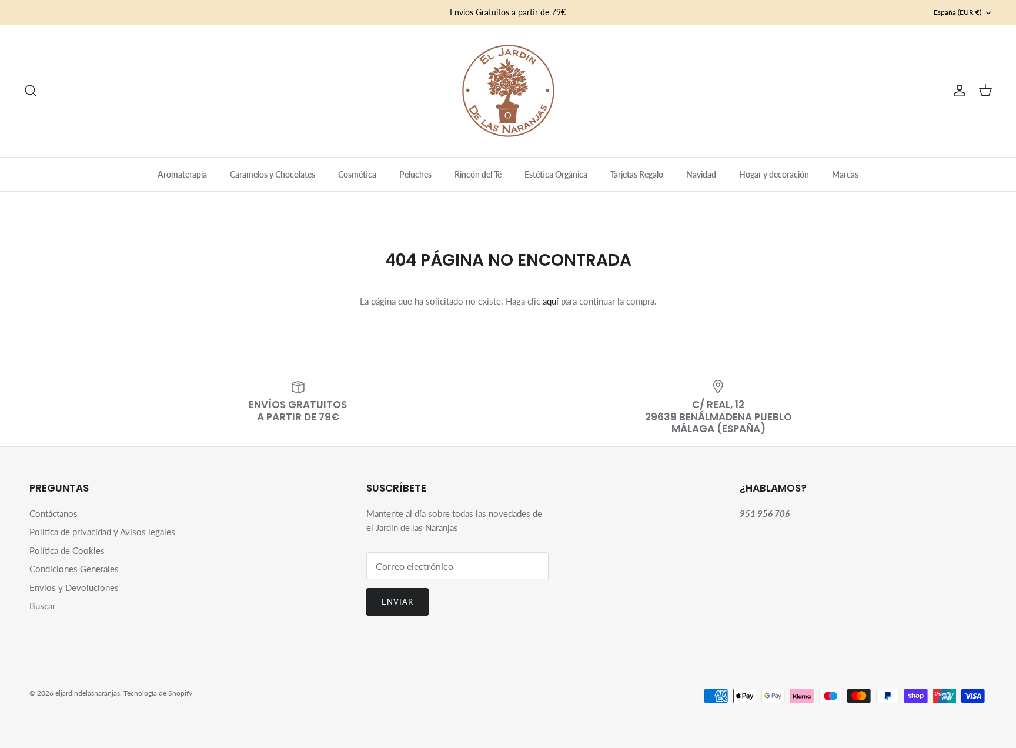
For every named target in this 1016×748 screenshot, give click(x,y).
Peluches (415, 174)
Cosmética (357, 174)
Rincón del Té (478, 174)
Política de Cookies (67, 550)
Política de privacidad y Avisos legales (102, 531)
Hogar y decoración (774, 174)
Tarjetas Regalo (636, 174)
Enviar (397, 601)
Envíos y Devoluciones (74, 587)
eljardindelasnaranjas (87, 693)
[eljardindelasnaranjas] (508, 90)
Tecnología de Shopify (157, 693)
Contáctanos (53, 513)
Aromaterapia (182, 174)
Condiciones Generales (74, 568)
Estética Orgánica (555, 174)
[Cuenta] (957, 91)
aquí (551, 301)
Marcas (845, 174)
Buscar (42, 605)
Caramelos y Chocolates (272, 174)
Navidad (701, 174)
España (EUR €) (957, 12)
